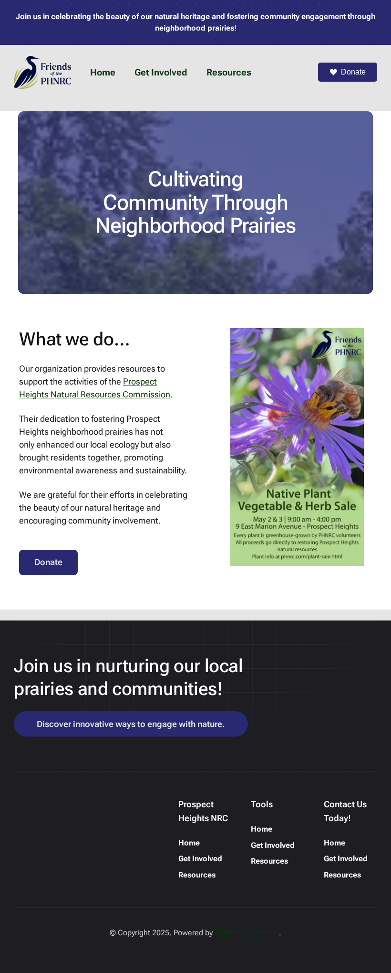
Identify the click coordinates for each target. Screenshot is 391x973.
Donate (353, 72)
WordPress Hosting (247, 932)
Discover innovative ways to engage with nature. (131, 724)
